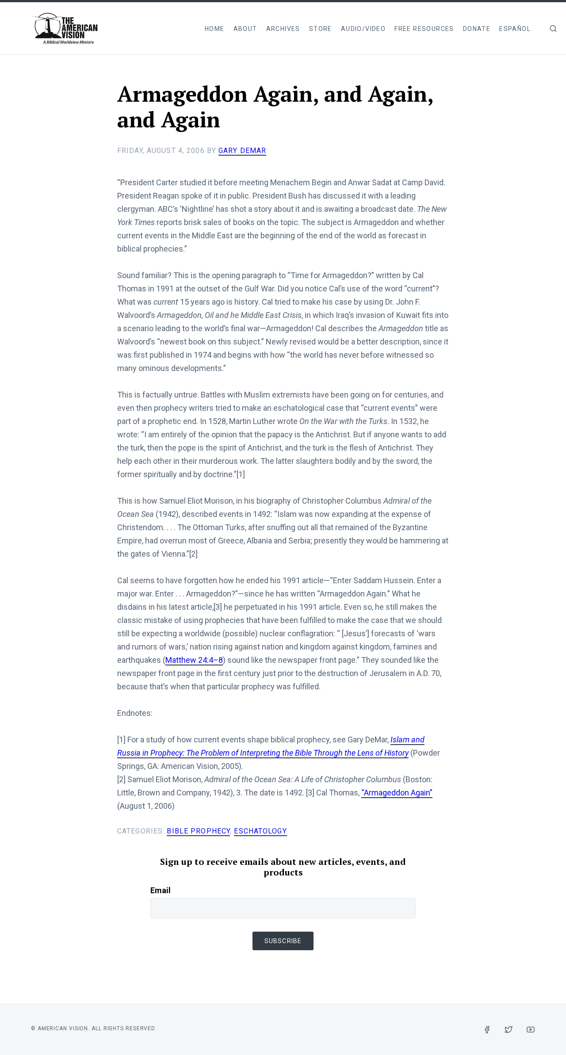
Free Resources (424, 28)
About (245, 28)
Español (515, 28)
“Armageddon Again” (396, 792)
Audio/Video (363, 28)
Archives (283, 28)
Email (160, 890)
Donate (476, 28)
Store (320, 28)
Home (215, 28)
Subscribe (282, 940)
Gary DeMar (242, 150)
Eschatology (260, 831)
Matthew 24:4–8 (194, 660)
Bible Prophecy (198, 831)
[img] (553, 28)
